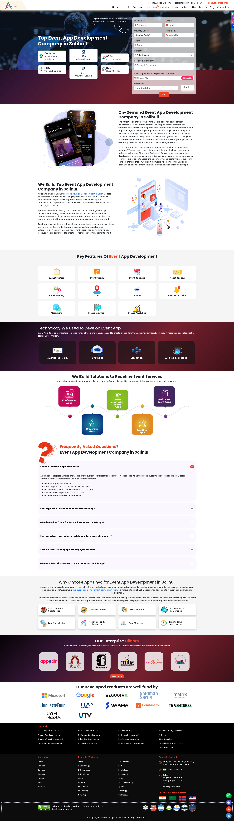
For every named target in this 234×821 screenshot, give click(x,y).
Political (121, 766)
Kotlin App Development (128, 735)
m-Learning (83, 791)
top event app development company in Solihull (96, 590)
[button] (228, 815)
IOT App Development (127, 731)
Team (137, 40)
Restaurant (123, 774)
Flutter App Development (89, 735)
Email (169, 20)
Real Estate (123, 770)
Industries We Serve (157, 7)
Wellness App (124, 795)
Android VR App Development (50, 739)
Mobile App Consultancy (128, 739)
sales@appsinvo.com (185, 2)
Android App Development (49, 735)
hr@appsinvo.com (171, 786)
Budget (138, 50)
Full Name (139, 20)
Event (80, 778)
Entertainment (84, 774)
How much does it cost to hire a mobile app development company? (76, 536)
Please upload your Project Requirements (154, 73)
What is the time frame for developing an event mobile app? (72, 522)
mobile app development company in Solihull (82, 193)
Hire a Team (199, 7)
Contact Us (223, 7)
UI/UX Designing (165, 739)
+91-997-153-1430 (174, 769)
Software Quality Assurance (170, 731)
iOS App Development (87, 743)
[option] (58, 352)
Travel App (122, 791)
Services (137, 7)
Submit (164, 94)
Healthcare (83, 786)
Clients (185, 7)
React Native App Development (131, 743)
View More (117, 676)
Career (175, 7)
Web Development (167, 747)
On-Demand (123, 761)
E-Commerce (84, 770)
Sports (121, 786)
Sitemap (41, 786)
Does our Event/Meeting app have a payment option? (68, 549)
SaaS (120, 778)
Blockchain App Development (50, 743)
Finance (81, 782)
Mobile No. (171, 30)
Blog (212, 7)
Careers (41, 774)
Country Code (141, 30)
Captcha (139, 83)
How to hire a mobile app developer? (59, 466)
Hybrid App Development (88, 739)
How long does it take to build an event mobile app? (67, 508)
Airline (80, 761)
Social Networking (125, 782)
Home (115, 7)
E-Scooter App (84, 766)
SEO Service (164, 735)
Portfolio (126, 7)
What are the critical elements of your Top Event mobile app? (72, 563)
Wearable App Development (171, 743)
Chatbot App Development (89, 731)
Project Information (144, 60)
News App (82, 795)
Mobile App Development (48, 731)
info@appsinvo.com (161, 2)
